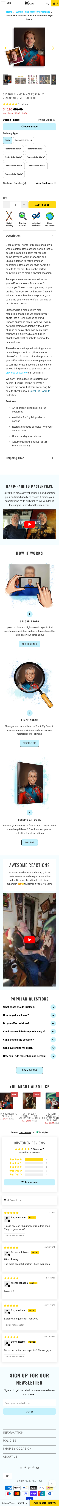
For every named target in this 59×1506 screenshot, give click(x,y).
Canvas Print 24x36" (14, 174)
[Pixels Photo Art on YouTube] (37, 1468)
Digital (7, 140)
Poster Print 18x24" (35, 149)
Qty (5, 198)
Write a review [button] (29, 1182)
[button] (10, 104)
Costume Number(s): (15, 183)
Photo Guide (45, 119)
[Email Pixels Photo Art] (21, 1468)
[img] (11, 1213)
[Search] (47, 3)
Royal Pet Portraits (40, 391)
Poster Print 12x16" (23, 140)
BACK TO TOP (29, 1070)
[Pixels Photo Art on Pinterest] (33, 1468)
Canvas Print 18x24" (37, 166)
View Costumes (29, 644)
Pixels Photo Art (33, 1481)
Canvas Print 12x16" (36, 157)
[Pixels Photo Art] (29, 3)
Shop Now (29, 842)
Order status (29, 743)
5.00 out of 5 (37, 1149)
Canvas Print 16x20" (14, 166)
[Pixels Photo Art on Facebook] (25, 1468)
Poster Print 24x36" (13, 157)
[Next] (53, 48)
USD (7, 1476)
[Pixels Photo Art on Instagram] (29, 1468)
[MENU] (1, 3)
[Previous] (6, 48)
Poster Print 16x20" (13, 149)
